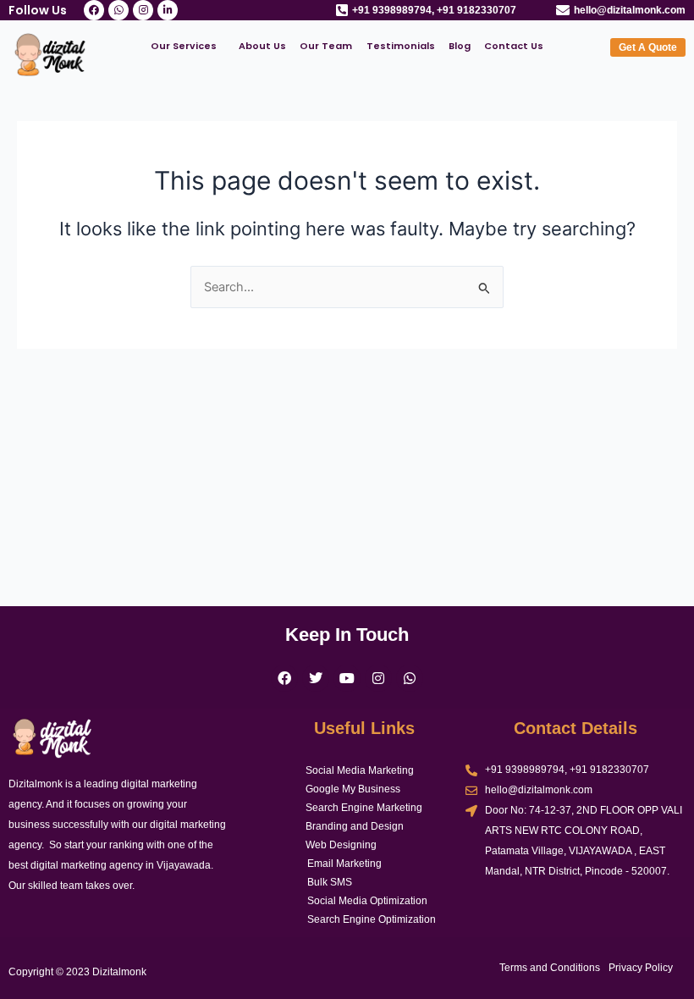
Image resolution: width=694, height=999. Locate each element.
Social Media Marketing (360, 770)
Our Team (326, 45)
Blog (460, 45)
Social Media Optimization (367, 901)
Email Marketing (344, 863)
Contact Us (513, 45)
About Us (262, 45)
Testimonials (400, 45)
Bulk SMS (329, 882)
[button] (188, 46)
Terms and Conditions (549, 968)
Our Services (184, 45)
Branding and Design (355, 826)
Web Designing (341, 845)
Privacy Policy (641, 968)
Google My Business (353, 789)
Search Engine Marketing (364, 808)
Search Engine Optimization (371, 919)
